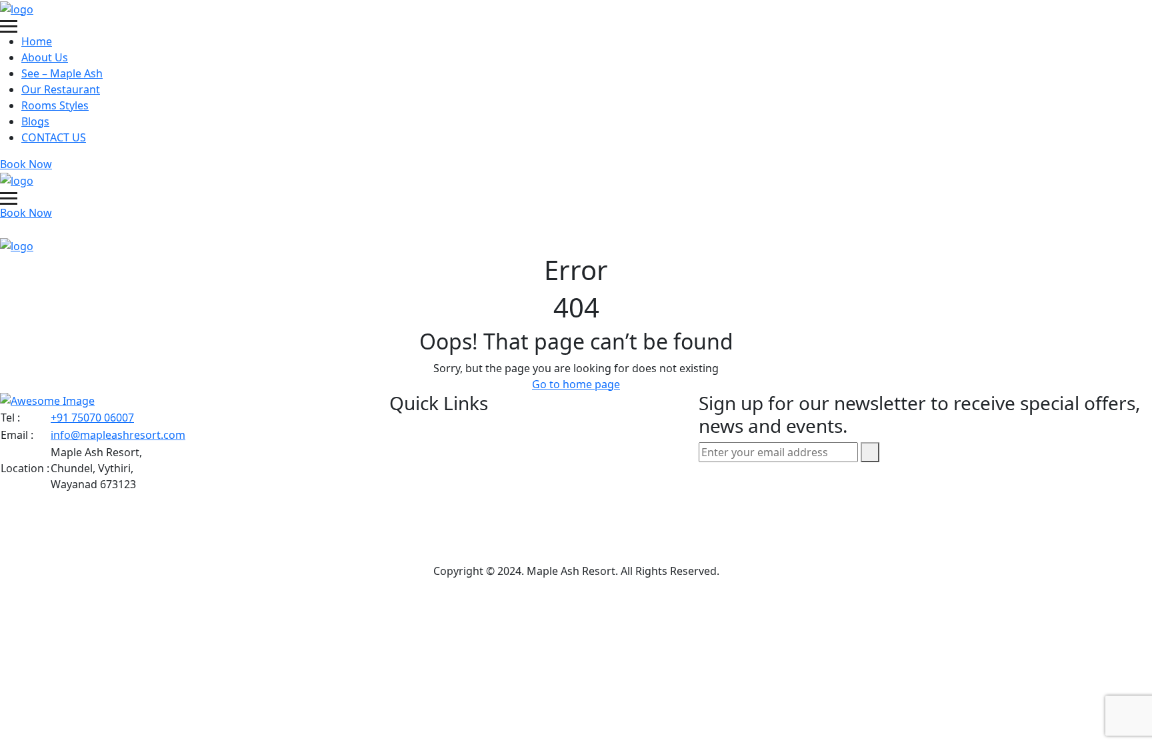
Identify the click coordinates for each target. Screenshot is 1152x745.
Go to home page (576, 384)
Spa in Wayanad (456, 486)
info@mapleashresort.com (118, 435)
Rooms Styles (55, 105)
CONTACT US (53, 137)
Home (36, 41)
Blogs (35, 121)
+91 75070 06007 (92, 417)
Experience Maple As (469, 543)
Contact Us (442, 514)
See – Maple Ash (62, 73)
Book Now (26, 164)
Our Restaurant (60, 89)
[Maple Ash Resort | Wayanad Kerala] (16, 8)
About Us (44, 57)
